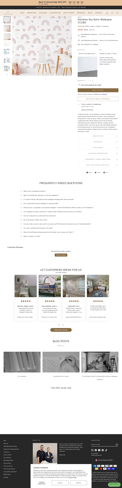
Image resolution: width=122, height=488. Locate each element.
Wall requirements (8, 460)
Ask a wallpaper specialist (98, 165)
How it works (68, 13)
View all (61, 345)
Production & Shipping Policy (11, 449)
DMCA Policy (7, 474)
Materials (98, 141)
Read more (62, 454)
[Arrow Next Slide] (7, 74)
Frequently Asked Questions (98, 159)
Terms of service (8, 466)
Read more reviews (60, 330)
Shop (22, 13)
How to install (7, 454)
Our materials (22, 376)
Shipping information (98, 153)
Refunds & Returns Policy (10, 446)
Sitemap (6, 477)
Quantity (81, 80)
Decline (78, 483)
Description (98, 136)
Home (79, 17)
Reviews (98, 13)
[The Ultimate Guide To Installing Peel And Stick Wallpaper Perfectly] (99, 362)
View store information (87, 109)
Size (100, 50)
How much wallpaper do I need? (91, 85)
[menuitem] (22, 12)
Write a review (61, 255)
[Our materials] (22, 362)
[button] (112, 12)
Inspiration (31, 13)
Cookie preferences (96, 455)
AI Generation (55, 13)
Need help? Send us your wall (98, 99)
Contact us (7, 452)
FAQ (5, 440)
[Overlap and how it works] (61, 362)
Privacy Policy (72, 477)
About (90, 13)
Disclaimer (98, 147)
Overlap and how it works (61, 376)
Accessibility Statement (10, 471)
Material (81, 50)
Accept (60, 483)
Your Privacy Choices (9, 468)
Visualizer (43, 13)
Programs (81, 13)
